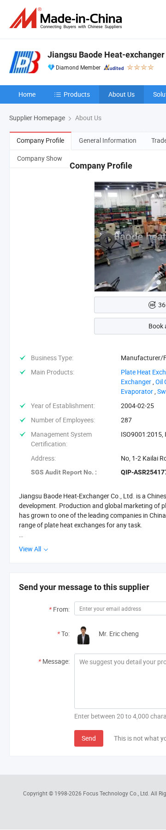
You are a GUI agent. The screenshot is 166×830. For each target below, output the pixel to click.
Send (89, 738)
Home (27, 94)
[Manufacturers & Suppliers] (67, 18)
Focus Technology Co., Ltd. (117, 793)
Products (77, 94)
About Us (121, 94)
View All (30, 548)
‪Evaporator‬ (137, 391)
